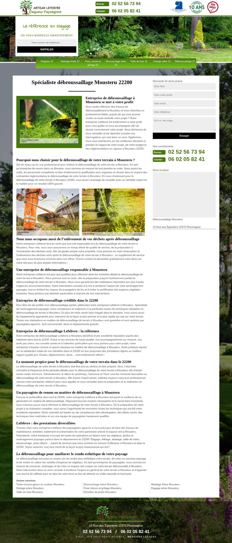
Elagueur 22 (47, 61)
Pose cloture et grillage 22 (93, 63)
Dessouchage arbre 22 (116, 63)
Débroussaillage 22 (185, 61)
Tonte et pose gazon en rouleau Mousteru (40, 484)
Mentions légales (142, 537)
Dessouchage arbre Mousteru (101, 484)
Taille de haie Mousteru (29, 491)
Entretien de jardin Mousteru (100, 491)
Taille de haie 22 (138, 61)
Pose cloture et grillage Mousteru (102, 488)
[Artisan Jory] (40, 8)
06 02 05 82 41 (126, 10)
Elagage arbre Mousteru (165, 488)
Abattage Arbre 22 (70, 61)
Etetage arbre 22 (162, 61)
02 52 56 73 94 (126, 3)
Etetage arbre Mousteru (30, 488)
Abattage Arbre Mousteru (165, 484)
